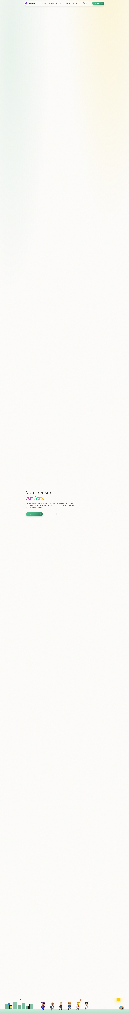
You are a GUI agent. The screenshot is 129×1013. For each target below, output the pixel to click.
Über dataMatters (50, 514)
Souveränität (67, 3)
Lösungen (43, 3)
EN (86, 3)
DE (83, 3)
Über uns (74, 3)
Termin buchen (96, 3)
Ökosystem (51, 3)
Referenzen (58, 3)
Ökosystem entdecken (33, 514)
